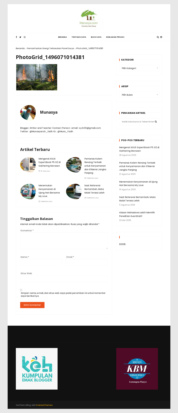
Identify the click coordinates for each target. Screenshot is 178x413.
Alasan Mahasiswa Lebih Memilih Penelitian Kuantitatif (137, 214)
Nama (25, 257)
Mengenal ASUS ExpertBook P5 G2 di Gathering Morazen (49, 162)
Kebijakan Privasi (115, 37)
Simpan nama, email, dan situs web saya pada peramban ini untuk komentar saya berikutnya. (63, 294)
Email (70, 257)
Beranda (62, 37)
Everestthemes (44, 405)
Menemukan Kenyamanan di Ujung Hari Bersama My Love (138, 183)
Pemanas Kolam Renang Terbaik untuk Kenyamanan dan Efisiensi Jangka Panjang (95, 165)
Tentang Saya (79, 37)
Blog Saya (96, 37)
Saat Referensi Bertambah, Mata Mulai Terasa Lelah (94, 189)
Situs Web (26, 273)
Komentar (27, 230)
